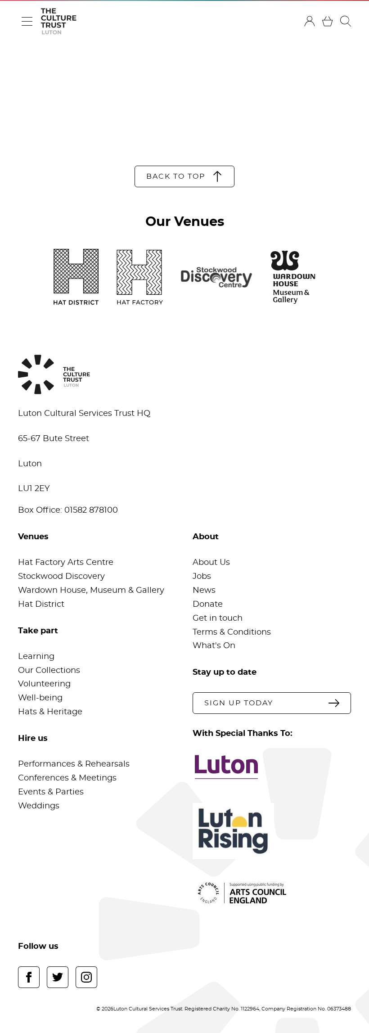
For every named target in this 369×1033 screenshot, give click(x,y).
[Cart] (327, 21)
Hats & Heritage (50, 712)
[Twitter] (57, 977)
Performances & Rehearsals (74, 764)
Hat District (41, 604)
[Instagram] (86, 977)
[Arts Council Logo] (272, 893)
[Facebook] (29, 977)
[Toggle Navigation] (27, 21)
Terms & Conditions (232, 632)
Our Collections (49, 671)
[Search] (345, 21)
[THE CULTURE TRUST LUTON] (58, 21)
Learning (36, 657)
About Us (211, 563)
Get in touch (218, 618)
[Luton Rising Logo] (272, 831)
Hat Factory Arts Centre (65, 563)
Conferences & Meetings (67, 778)
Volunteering (44, 684)
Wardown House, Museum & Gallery (91, 590)
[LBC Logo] (272, 767)
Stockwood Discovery (61, 577)
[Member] (309, 21)
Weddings (38, 806)
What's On (214, 646)
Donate (208, 604)
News (204, 590)
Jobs (202, 577)
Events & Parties (51, 792)
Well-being (40, 698)
